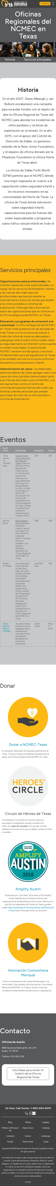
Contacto (10, 1136)
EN (31, 1113)
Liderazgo (45, 1136)
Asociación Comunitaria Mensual (28, 972)
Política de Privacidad (10, 1129)
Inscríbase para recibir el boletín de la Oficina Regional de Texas (28, 1073)
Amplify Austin (28, 889)
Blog (10, 1122)
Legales (45, 1122)
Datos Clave (28, 1128)
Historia (10, 59)
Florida (10, 1141)
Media (28, 1122)
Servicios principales (37, 59)
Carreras (46, 1128)
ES (34, 1113)
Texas (45, 1141)
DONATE (45, 3)
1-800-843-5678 (41, 1108)
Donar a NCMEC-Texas (28, 744)
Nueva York (28, 1141)
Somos (28, 1136)
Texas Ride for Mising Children (7, 627)
